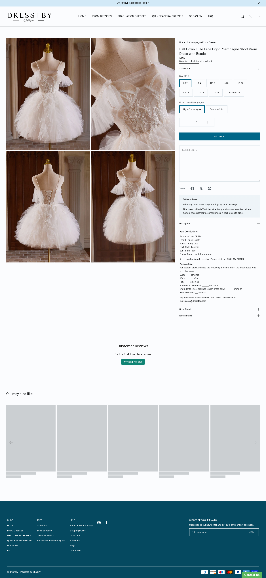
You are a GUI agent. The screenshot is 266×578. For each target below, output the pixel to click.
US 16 (216, 92)
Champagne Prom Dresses (203, 42)
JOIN (251, 532)
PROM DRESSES (102, 16)
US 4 (199, 83)
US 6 (212, 83)
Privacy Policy (44, 530)
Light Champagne (192, 109)
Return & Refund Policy (81, 525)
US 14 (201, 92)
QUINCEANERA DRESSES (167, 16)
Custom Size (234, 92)
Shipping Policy (78, 530)
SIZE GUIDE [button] (184, 68)
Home (182, 42)
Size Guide (75, 540)
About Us (42, 525)
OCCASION (195, 16)
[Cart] (258, 16)
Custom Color (217, 109)
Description (185, 223)
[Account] (250, 16)
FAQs (72, 545)
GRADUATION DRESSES (131, 16)
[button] (192, 188)
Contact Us (75, 550)
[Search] (242, 16)
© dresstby (12, 572)
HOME (82, 16)
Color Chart (185, 309)
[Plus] (207, 122)
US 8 (226, 83)
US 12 (186, 92)
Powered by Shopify (30, 572)
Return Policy (185, 315)
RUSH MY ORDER (235, 259)
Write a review (133, 362)
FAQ (210, 16)
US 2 (185, 83)
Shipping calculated (189, 61)
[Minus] (186, 122)
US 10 (241, 83)
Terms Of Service (45, 535)
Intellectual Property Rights (51, 540)
